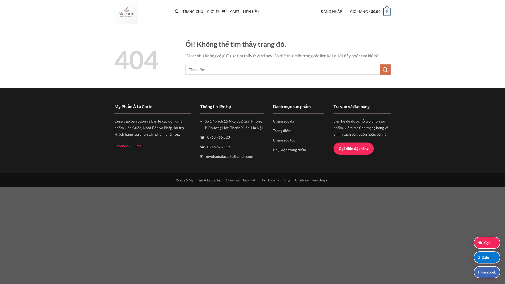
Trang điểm (282, 130)
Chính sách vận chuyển (312, 180)
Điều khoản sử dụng (275, 180)
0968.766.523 (218, 137)
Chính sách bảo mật (240, 180)
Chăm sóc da (283, 121)
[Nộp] (385, 69)
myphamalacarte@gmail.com (229, 156)
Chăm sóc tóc (284, 140)
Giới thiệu (217, 11)
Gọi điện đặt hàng (353, 148)
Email (139, 146)
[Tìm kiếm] (177, 12)
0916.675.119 (218, 147)
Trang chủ (193, 11)
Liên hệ (250, 11)
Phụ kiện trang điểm (289, 150)
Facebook (122, 146)
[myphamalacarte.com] (140, 12)
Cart (234, 11)
